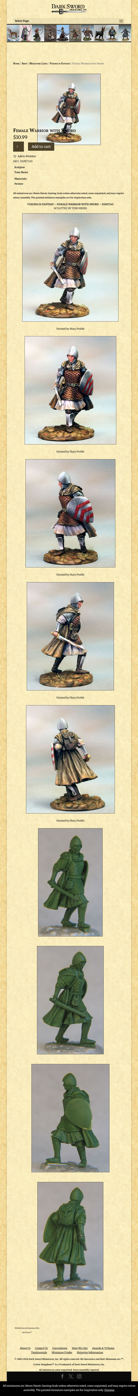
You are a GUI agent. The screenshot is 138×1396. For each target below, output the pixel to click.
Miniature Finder (62, 1352)
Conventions (59, 1348)
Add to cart (41, 146)
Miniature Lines (38, 63)
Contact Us (41, 1348)
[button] (24, 156)
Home (16, 63)
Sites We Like (80, 1348)
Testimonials (39, 1352)
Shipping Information (90, 1352)
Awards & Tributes (103, 1348)
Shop (24, 63)
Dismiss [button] (109, 1390)
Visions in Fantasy (60, 63)
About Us (25, 1348)
